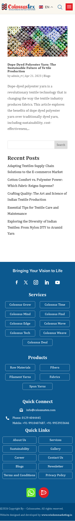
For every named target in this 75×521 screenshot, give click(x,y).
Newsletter (55, 466)
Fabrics (55, 377)
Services (55, 440)
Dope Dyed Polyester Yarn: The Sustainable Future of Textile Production (32, 67)
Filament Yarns (20, 377)
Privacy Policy (56, 475)
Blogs (47, 76)
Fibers (54, 367)
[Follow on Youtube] (57, 282)
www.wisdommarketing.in (56, 514)
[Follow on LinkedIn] (46, 282)
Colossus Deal (38, 342)
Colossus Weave (54, 333)
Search (61, 144)
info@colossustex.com (40, 410)
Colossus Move (55, 323)
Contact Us (55, 457)
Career (19, 457)
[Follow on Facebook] (16, 282)
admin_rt (17, 76)
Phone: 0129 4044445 (26, 417)
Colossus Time (55, 304)
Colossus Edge (20, 323)
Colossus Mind (20, 314)
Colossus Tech (20, 333)
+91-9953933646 (57, 423)
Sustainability (19, 449)
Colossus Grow (20, 304)
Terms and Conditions (19, 475)
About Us (19, 440)
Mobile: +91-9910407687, (29, 423)
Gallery (55, 449)
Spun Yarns (37, 386)
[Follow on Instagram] (35, 282)
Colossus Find (55, 314)
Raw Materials (20, 367)
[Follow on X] (26, 282)
